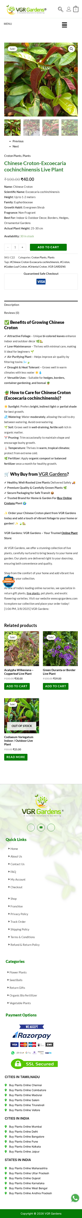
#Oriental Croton (37, 266)
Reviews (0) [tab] (11, 312)
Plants (27, 155)
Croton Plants (13, 155)
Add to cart (48, 247)
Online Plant (69, 533)
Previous (18, 141)
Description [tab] (11, 304)
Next (16, 146)
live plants (33, 593)
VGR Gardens (53, 474)
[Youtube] (41, 827)
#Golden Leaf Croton (15, 266)
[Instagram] (51, 827)
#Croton (64, 262)
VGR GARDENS (57, 266)
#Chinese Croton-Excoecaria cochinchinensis (34, 262)
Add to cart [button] (16, 686)
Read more (15, 757)
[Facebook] (31, 827)
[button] (62, 8)
